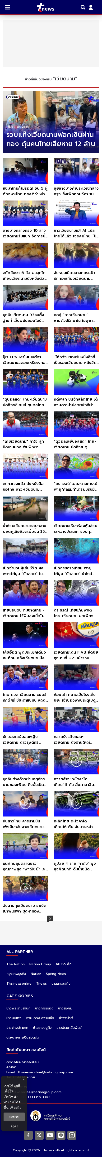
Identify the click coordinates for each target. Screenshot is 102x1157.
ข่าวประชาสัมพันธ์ (69, 1027)
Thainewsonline (19, 983)
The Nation (15, 964)
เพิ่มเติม (16, 1107)
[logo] (42, 7)
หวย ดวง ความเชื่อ (40, 1018)
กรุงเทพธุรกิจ (16, 973)
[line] (60, 1135)
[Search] (83, 7)
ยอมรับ (14, 1117)
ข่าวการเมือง (44, 1008)
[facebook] (28, 1135)
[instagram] (71, 1135)
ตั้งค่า (14, 1126)
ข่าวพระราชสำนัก (18, 1008)
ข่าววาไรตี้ (66, 1018)
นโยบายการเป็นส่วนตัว (22, 1037)
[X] (39, 1135)
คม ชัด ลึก (63, 964)
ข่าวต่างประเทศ (17, 1027)
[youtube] (50, 1135)
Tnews (41, 983)
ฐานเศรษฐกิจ (60, 983)
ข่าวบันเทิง (14, 1018)
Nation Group (40, 964)
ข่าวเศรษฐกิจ (42, 1027)
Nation (36, 973)
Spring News (56, 973)
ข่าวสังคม (65, 1008)
